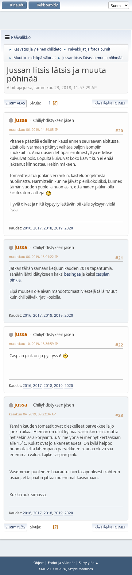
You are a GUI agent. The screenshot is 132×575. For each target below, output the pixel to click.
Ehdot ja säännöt (61, 562)
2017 (37, 228)
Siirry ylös (15, 527)
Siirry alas (15, 103)
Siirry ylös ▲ (89, 562)
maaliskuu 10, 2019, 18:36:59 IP (33, 343)
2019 (58, 228)
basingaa (72, 274)
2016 (27, 228)
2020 (68, 228)
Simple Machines (80, 569)
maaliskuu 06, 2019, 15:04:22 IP (33, 256)
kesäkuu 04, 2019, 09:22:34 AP (32, 414)
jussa (20, 120)
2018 (48, 228)
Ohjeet (38, 562)
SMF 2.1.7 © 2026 (52, 569)
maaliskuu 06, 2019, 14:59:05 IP (33, 129)
